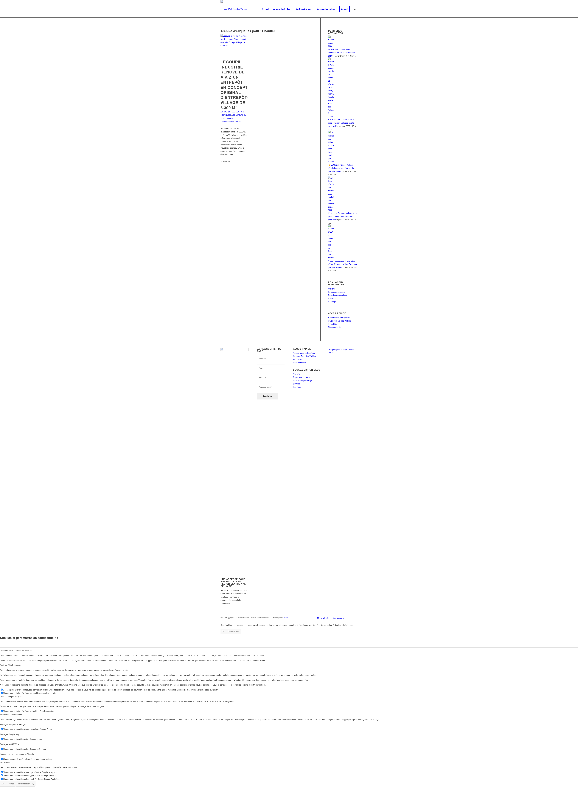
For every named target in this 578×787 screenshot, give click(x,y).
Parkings (332, 301)
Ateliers (331, 288)
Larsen (285, 617)
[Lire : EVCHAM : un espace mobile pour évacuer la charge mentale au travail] (331, 116)
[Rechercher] (354, 9)
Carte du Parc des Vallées (339, 320)
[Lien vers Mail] (355, 617)
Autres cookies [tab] (6, 762)
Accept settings (8, 783)
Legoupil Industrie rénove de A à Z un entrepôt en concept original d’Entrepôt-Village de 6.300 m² (235, 84)
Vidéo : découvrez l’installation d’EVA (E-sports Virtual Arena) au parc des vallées (342, 264)
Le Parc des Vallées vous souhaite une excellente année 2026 (341, 52)
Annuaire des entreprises (339, 317)
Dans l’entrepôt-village (337, 295)
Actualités (332, 323)
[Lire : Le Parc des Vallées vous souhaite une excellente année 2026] (331, 46)
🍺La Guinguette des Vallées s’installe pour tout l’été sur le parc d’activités (341, 168)
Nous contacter (334, 327)
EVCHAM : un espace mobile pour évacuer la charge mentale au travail (342, 122)
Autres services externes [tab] (11, 714)
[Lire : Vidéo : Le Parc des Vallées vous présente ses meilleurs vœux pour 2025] (331, 209)
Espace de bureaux (336, 292)
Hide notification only (25, 783)
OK (223, 631)
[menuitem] (265, 9)
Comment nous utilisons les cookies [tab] (16, 650)
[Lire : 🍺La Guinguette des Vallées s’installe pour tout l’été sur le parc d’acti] (331, 161)
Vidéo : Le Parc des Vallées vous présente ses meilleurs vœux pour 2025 (342, 216)
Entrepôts (332, 298)
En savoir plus (233, 631)
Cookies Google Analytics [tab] (11, 696)
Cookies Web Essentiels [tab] (10, 665)
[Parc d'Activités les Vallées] (234, 9)
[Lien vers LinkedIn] (350, 617)
